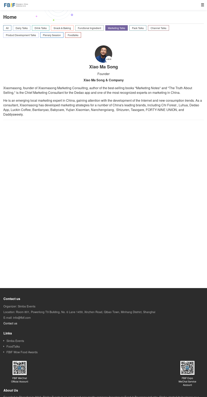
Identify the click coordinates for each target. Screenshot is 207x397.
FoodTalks (13, 346)
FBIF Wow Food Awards (22, 352)
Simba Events (15, 341)
